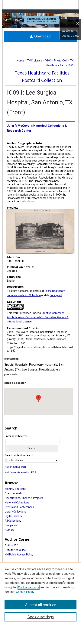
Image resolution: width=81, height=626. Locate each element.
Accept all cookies (40, 605)
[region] (40, 594)
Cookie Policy (25, 592)
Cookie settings (28, 587)
